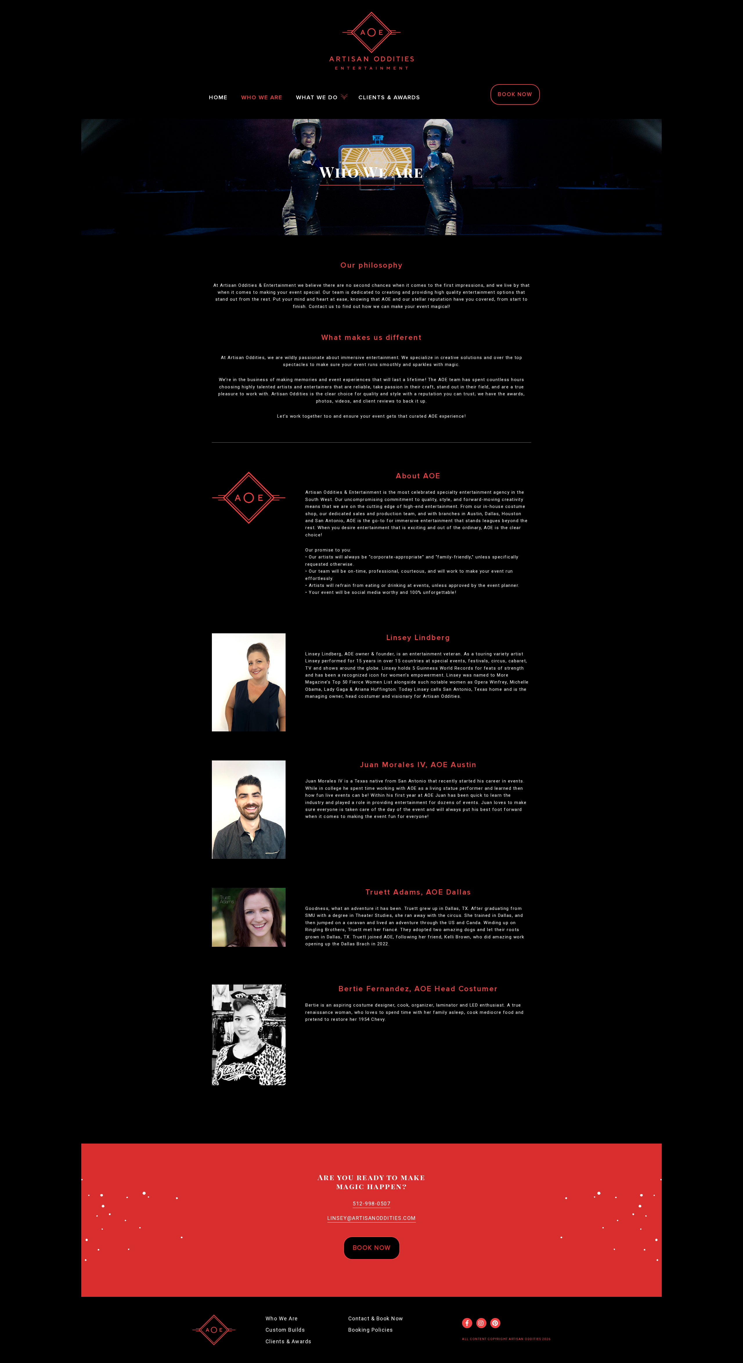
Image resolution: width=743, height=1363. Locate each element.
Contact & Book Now (375, 1318)
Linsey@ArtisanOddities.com (371, 1218)
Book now (372, 1248)
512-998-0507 (371, 1203)
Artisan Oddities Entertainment (371, 41)
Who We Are (282, 1318)
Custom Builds (285, 1330)
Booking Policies (370, 1330)
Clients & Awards (289, 1341)
